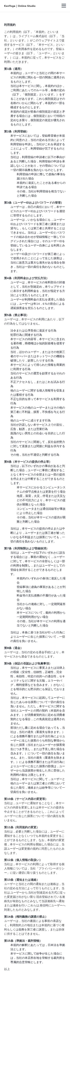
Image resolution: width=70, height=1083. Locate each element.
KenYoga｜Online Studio (20, 6)
